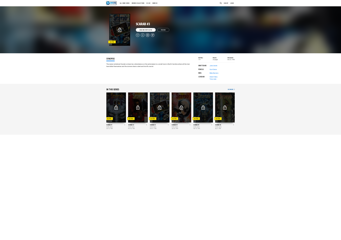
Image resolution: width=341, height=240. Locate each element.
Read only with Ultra (146, 30)
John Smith (213, 66)
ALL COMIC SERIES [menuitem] (125, 3)
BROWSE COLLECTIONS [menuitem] (138, 3)
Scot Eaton (213, 69)
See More (231, 89)
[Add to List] (142, 35)
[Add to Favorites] (137, 35)
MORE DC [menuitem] (155, 3)
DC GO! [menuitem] (148, 3)
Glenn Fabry (213, 77)
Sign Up (226, 3)
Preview (163, 30)
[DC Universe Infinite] (111, 3)
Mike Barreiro (214, 73)
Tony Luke (213, 79)
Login (232, 3)
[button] (221, 3)
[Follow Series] (147, 35)
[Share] (152, 35)
